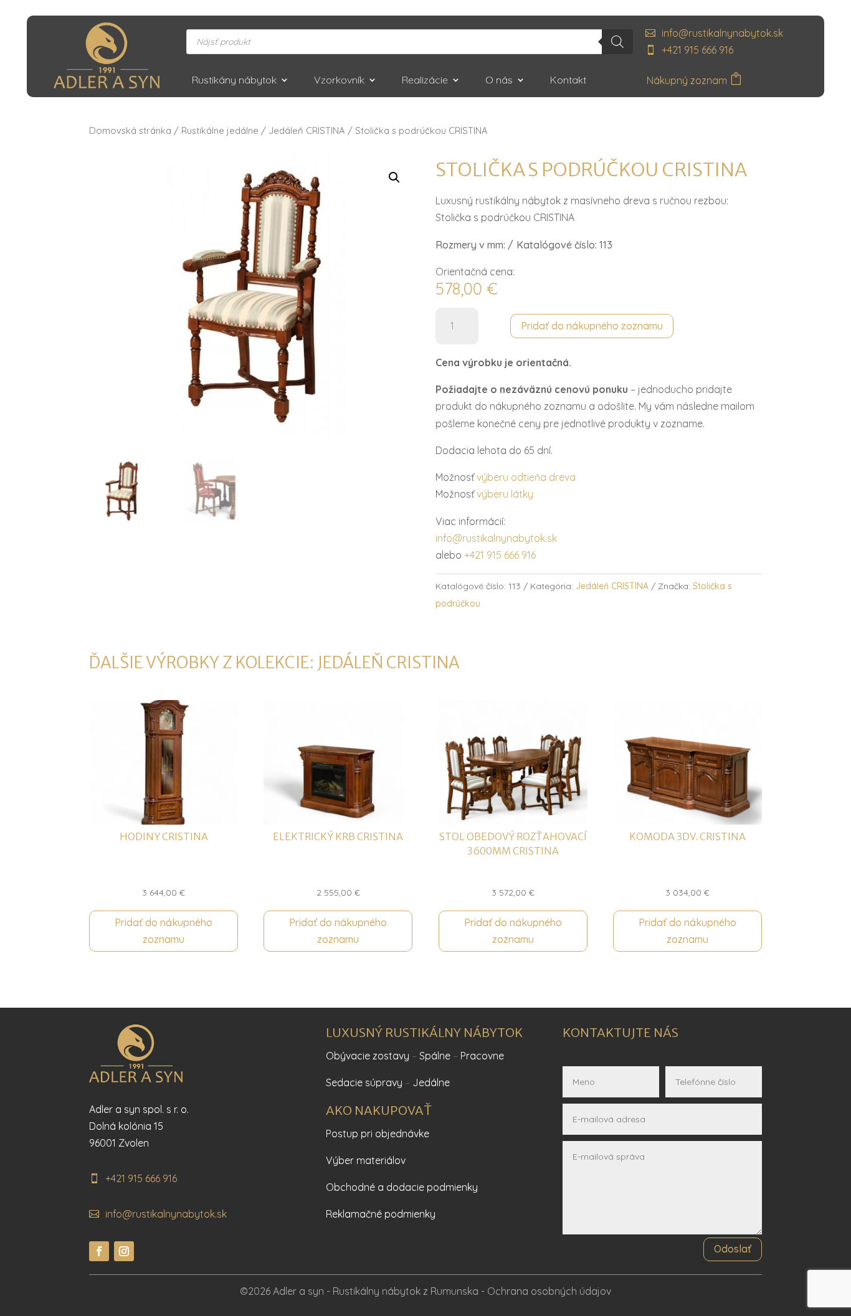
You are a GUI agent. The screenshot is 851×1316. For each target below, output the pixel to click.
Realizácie (425, 80)
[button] (394, 177)
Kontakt (568, 80)
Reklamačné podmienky (380, 1214)
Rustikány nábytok (234, 80)
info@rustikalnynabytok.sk (722, 33)
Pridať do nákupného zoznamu (592, 326)
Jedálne (431, 1082)
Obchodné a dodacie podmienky (402, 1187)
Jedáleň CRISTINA (307, 130)
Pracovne (482, 1055)
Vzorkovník (339, 80)
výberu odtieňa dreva (526, 477)
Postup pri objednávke (377, 1133)
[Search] (617, 41)
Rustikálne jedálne (220, 130)
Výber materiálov (366, 1160)
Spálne (434, 1055)
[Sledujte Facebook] (99, 1251)
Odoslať (732, 1249)
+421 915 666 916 (697, 50)
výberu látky (505, 494)
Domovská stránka (130, 130)
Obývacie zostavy (367, 1055)
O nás (499, 80)
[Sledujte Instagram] (124, 1251)
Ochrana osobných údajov (549, 1291)
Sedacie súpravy (364, 1082)
